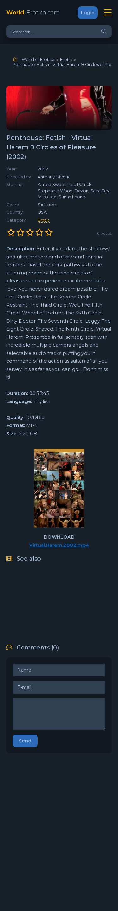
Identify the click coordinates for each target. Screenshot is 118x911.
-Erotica (33, 12)
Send (25, 741)
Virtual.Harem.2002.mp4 (59, 545)
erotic (44, 219)
